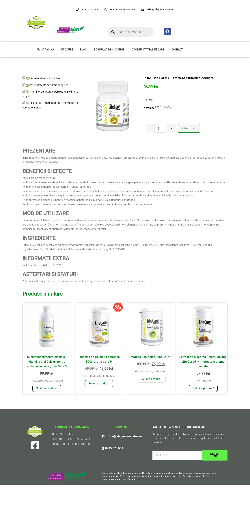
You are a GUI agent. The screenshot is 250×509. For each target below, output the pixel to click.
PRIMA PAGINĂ (45, 49)
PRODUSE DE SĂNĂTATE (39, 380)
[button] (242, 5)
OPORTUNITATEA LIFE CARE (148, 49)
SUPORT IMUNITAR (163, 107)
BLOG (83, 49)
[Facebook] (167, 31)
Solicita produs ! (189, 128)
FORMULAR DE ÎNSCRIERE (109, 49)
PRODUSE (67, 49)
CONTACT (177, 49)
